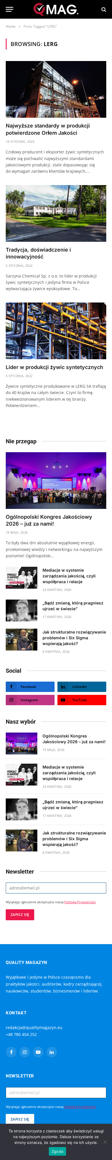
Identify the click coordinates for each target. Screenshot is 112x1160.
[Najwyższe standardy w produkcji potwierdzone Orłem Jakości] (56, 89)
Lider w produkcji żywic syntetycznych (54, 367)
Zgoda (57, 1151)
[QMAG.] (56, 9)
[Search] (103, 9)
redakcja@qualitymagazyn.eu (34, 1027)
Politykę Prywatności (80, 902)
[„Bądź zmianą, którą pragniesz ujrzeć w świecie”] (21, 610)
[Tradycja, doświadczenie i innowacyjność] (56, 213)
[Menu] (9, 9)
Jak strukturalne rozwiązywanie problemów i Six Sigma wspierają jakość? (74, 638)
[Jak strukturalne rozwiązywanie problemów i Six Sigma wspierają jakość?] (21, 640)
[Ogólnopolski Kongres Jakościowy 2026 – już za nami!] (56, 480)
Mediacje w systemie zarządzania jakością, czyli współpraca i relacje (69, 576)
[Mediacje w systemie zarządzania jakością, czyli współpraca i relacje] (21, 578)
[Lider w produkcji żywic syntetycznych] (56, 331)
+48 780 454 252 (21, 1034)
